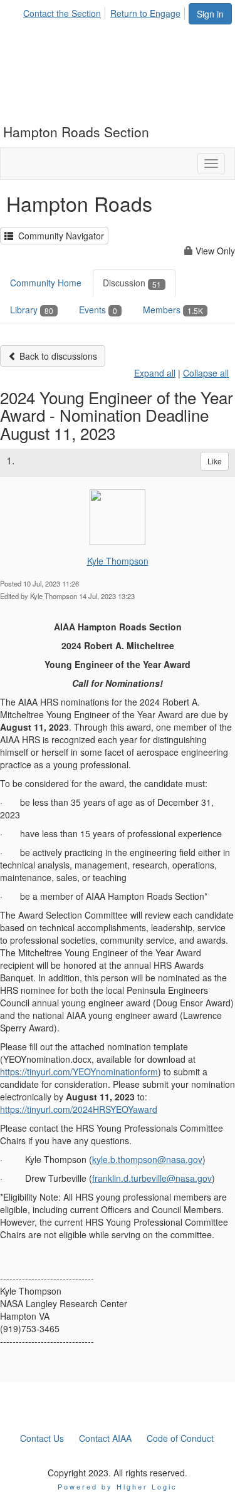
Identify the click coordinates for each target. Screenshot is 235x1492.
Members (173, 309)
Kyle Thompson (118, 561)
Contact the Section (62, 13)
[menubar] (105, 11)
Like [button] (214, 461)
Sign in (210, 14)
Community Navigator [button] (58, 235)
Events (98, 309)
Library (31, 309)
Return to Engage (145, 13)
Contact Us (42, 1438)
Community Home (45, 282)
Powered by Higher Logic (117, 1486)
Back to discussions (57, 356)
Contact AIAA (105, 1438)
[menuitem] (65, 11)
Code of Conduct (180, 1438)
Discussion (132, 282)
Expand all (154, 373)
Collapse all (206, 373)
